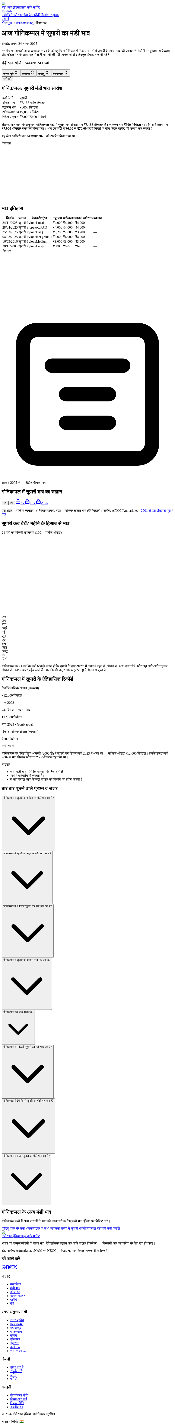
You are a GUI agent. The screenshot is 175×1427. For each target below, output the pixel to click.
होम (4, 23)
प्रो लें (5, 19)
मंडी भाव (18, 15)
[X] (15, 1268)
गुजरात (14, 1343)
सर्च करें (7, 78)
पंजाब (13, 1335)
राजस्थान (16, 1331)
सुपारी (10, 23)
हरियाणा (15, 1339)
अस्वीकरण (16, 1407)
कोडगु (30, 23)
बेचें (41, 15)
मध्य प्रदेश (16, 1324)
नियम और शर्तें (18, 1399)
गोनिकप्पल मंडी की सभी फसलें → (103, 1228)
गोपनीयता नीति (19, 1395)
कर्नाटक (20, 23)
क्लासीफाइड (17, 1296)
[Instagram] (11, 1268)
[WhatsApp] (4, 1268)
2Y (12, 503)
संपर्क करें (16, 1371)
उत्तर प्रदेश (17, 1320)
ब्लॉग (45, 15)
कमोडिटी (7, 15)
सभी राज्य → (18, 1351)
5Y (22, 503)
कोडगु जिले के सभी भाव (16, 1228)
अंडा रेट (27, 15)
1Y (5, 503)
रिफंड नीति (17, 1403)
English (7, 11)
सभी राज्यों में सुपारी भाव (69, 1228)
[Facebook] (7, 1268)
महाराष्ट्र (15, 1328)
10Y (33, 503)
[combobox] (11, 73)
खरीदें (35, 15)
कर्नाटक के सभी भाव (42, 1228)
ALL (44, 503)
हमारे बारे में (16, 1367)
